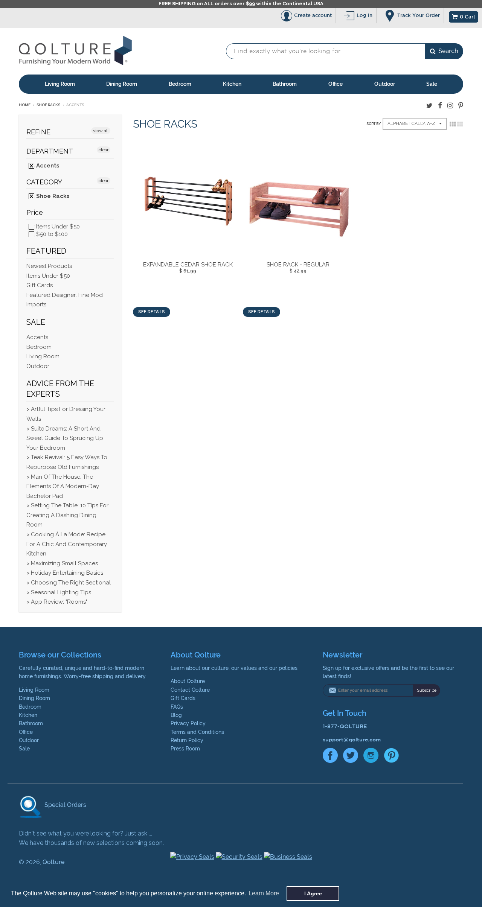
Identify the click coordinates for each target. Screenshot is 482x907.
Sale (431, 84)
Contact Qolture (190, 690)
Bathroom (285, 84)
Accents (47, 165)
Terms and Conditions (197, 732)
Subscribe (426, 690)
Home (25, 105)
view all (100, 130)
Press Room (185, 749)
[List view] (460, 124)
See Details (151, 311)
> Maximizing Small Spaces (62, 563)
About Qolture (188, 681)
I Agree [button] (313, 893)
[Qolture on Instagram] (450, 105)
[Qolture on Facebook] (440, 105)
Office (335, 84)
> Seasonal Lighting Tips (58, 592)
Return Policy (187, 740)
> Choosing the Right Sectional (68, 582)
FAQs (177, 707)
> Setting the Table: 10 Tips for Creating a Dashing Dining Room (67, 515)
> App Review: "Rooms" (56, 601)
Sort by (373, 124)
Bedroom (180, 84)
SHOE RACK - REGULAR (298, 264)
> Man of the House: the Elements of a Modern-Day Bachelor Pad (62, 486)
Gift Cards (39, 285)
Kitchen (232, 84)
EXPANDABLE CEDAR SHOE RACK (188, 264)
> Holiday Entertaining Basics (64, 572)
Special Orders (64, 804)
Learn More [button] (264, 893)
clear (103, 149)
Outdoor (384, 84)
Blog (176, 715)
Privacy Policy (188, 723)
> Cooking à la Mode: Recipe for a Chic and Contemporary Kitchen (66, 544)
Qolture (53, 862)
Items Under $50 (57, 226)
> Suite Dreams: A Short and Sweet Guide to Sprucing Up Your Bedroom (64, 438)
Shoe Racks (48, 105)
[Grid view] (453, 124)
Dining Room (121, 84)
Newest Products (49, 266)
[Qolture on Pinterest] (460, 105)
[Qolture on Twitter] (429, 105)
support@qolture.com (352, 740)
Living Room (60, 84)
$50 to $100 (51, 234)
